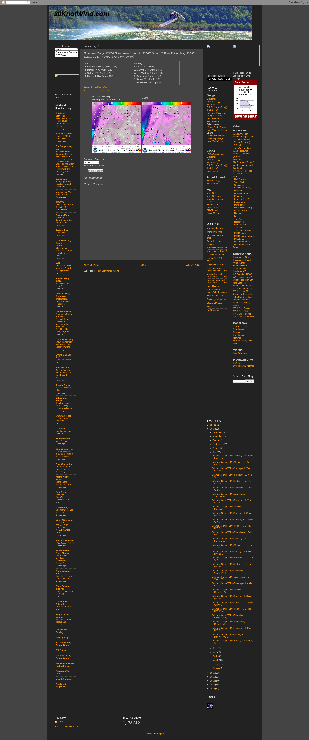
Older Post (193, 264)
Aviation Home (240, 266)
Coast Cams (212, 171)
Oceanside (239, 185)
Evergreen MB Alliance (243, 366)
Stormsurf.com (240, 326)
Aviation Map (239, 263)
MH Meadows (240, 233)
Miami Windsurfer (64, 520)
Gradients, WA (240, 268)
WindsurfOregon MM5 (243, 137)
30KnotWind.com (81, 14)
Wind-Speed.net (240, 151)
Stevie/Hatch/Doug (217, 127)
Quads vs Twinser (63, 360)
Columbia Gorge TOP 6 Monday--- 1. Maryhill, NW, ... (229, 591)
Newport (238, 191)
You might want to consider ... (63, 302)
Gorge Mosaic (213, 213)
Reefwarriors (62, 230)
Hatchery (238, 213)
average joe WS (63, 192)
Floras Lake (239, 202)
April (215, 656)
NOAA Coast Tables (216, 154)
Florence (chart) (241, 199)
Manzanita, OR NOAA (217, 251)
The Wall (238, 219)
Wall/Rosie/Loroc (216, 141)
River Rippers (213, 286)
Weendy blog (62, 637)
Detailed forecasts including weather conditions (101, 91)
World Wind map (214, 232)
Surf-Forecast (213, 310)
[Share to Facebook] (98, 170)
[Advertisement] (220, 365)
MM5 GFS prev (214, 196)
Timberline (239, 227)
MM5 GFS (211, 193)
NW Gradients (240, 179)
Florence (238, 196)
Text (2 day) (212, 110)
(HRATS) (60, 202)
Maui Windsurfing (64, 449)
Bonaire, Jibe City (215, 296)
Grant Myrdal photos (216, 299)
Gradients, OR (239, 271)
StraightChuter (63, 385)
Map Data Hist (239, 283)
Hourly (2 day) (213, 102)
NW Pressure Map (241, 291)
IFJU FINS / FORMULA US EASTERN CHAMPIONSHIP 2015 (63, 528)
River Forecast (213, 121)
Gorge (209, 202)
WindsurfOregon (240, 134)
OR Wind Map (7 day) (217, 107)
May (215, 652)
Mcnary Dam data (241, 300)
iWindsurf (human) (241, 142)
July (215, 452)
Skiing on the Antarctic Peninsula (64, 483)
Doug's (237, 216)
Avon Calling (61, 441)
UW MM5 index (240, 174)
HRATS (236, 363)
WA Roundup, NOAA (242, 277)
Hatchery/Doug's (215, 138)
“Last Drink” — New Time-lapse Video (64, 577)
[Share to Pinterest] (101, 170)
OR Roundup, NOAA (242, 274)
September (218, 444)
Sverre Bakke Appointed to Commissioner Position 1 (62, 559)
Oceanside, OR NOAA (217, 255)
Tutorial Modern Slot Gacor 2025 (64, 206)
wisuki (210, 307)
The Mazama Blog (64, 339)
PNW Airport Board (242, 260)
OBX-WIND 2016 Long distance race (64, 468)
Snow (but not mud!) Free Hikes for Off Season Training (64, 344)
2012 (212, 689)
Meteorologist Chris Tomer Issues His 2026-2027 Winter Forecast (64, 122)
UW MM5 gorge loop (242, 171)
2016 (212, 673)
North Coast (212, 205)
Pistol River (239, 205)
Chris (60, 722)
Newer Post (91, 264)
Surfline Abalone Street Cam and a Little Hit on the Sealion (63, 374)
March (216, 660)
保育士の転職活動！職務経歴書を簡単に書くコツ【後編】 (64, 454)
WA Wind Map (213, 184)
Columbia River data (242, 294)
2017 (212, 429)
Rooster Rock (240, 210)
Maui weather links (215, 228)
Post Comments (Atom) (108, 271)
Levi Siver (61, 429)
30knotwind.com (102, 87)
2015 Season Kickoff (65, 543)
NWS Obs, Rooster (242, 314)
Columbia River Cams (217, 113)
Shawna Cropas (63, 416)
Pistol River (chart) (243, 208)
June (215, 648)
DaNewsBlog (62, 507)
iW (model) (238, 145)
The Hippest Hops (63, 431)
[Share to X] (95, 170)
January (217, 668)
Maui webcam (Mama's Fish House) (217, 291)
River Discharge (214, 119)
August (216, 448)
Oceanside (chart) (242, 188)
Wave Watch (240, 182)
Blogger (160, 734)
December (218, 432)
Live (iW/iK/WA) (214, 116)
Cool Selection (240, 353)
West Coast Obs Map (243, 285)
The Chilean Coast (64, 606)
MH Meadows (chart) (244, 236)
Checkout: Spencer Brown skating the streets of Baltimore (64, 405)
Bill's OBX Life (63, 367)
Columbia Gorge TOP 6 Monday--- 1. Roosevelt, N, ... (229, 508)
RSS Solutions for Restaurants (63, 620)
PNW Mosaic (213, 210)
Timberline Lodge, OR (217, 247)
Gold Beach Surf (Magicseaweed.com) (217, 269)
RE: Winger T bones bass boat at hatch (64, 183)
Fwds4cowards (63, 439)
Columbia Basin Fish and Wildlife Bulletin (64, 314)
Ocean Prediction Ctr (243, 280)
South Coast (212, 207)
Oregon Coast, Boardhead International (63, 296)
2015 (212, 677)
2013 (212, 685)
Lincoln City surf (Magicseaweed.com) (217, 275)
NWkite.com (61, 179)
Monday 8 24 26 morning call (63, 137)
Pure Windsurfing (64, 464)
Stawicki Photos (214, 303)
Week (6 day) (213, 104)
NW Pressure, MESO (243, 288)
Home (142, 264)
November (218, 436)
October (217, 440)
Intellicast (237, 159)
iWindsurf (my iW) (241, 140)
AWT (58, 263)
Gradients (211, 99)
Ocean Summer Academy (62, 419)
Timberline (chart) (242, 230)
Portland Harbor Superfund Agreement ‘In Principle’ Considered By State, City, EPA (63, 325)
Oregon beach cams (216, 264)
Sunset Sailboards (65, 540)
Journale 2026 (62, 194)
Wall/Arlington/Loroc (217, 130)
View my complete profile (66, 726)
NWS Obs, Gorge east (243, 317)
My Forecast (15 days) (243, 162)
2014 (212, 681)
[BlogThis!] (92, 170)
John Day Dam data (242, 297)
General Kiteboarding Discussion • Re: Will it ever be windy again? (65, 250)
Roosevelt (239, 222)
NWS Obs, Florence (242, 308)
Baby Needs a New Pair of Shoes (64, 221)
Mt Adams (239, 239)
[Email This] (89, 170)
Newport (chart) (241, 193)
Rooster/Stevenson (217, 136)
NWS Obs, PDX (240, 311)
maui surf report (64, 134)
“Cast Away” (61, 233)
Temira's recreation (242, 148)
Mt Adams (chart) (242, 242)
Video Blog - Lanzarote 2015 (62, 498)
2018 (212, 425)
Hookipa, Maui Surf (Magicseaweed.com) (217, 281)
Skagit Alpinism (63, 679)
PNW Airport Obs (241, 257)
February (217, 664)
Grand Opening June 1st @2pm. (65, 592)
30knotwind (100, 165)
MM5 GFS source (215, 199)
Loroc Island (240, 225)
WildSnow (61, 650)
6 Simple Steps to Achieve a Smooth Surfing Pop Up (63, 268)
